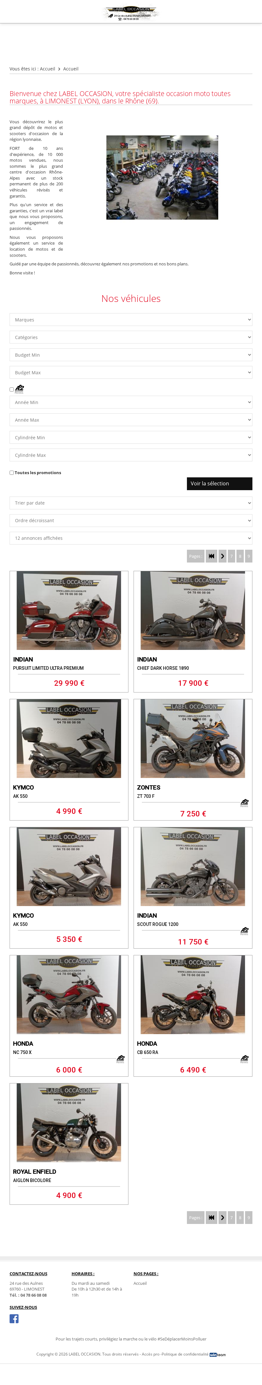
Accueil (47, 69)
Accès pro (150, 1354)
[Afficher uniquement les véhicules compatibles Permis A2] (17, 389)
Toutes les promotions (38, 472)
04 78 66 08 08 (33, 1295)
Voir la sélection (210, 483)
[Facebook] (14, 1318)
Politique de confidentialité (185, 1354)
